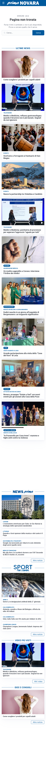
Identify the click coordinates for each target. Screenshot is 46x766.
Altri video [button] (38, 681)
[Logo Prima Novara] (23, 3)
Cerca (38, 33)
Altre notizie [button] (37, 560)
